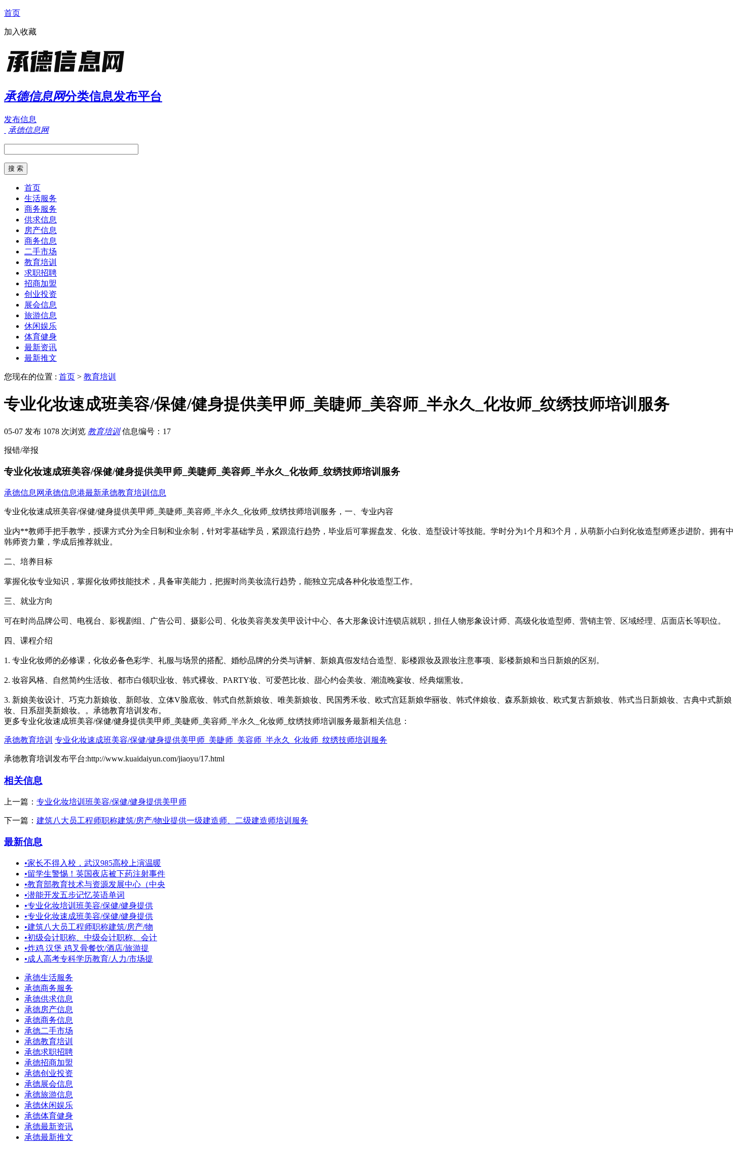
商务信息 (40, 241)
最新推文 (40, 358)
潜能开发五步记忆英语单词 (74, 895)
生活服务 (40, 198)
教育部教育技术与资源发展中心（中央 (94, 884)
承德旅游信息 (48, 1094)
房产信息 (40, 230)
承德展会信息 (48, 1084)
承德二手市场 (48, 1030)
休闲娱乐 (40, 326)
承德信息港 (65, 492)
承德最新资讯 (48, 1126)
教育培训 (40, 262)
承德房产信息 (48, 1009)
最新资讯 (40, 347)
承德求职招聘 (48, 1052)
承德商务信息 (48, 1020)
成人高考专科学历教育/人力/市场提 (88, 958)
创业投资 (40, 294)
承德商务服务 (48, 988)
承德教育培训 (28, 740)
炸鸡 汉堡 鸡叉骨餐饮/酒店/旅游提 (86, 948)
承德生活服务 (48, 977)
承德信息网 (24, 492)
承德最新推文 (48, 1137)
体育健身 (40, 336)
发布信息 (20, 119)
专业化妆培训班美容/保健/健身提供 (88, 905)
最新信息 (23, 841)
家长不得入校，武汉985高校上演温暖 (92, 863)
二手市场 (40, 251)
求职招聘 (40, 272)
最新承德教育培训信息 (125, 492)
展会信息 (40, 304)
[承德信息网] (67, 73)
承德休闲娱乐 (48, 1105)
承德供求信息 (48, 998)
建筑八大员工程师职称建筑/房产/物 (88, 927)
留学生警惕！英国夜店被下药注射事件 (94, 873)
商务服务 (40, 209)
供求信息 (40, 219)
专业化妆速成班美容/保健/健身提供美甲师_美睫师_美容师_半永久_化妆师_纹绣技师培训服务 (221, 740)
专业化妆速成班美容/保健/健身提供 (88, 916)
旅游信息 (40, 315)
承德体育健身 (48, 1115)
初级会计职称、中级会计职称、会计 (90, 937)
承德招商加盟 (48, 1062)
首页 (12, 13)
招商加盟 (40, 283)
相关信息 (23, 780)
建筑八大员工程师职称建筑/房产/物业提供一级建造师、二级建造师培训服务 (172, 820)
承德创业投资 (48, 1073)
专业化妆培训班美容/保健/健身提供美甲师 (111, 801)
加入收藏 (20, 31)
